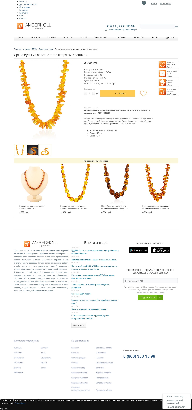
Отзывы (22, 18)
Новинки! (75, 347)
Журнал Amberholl (103, 372)
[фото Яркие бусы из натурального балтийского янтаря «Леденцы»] (116, 184)
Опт (21, 15)
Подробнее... (21, 403)
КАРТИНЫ (18, 362)
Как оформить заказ (104, 362)
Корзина (170, 400)
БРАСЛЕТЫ (19, 357)
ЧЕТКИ (44, 362)
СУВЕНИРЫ (46, 357)
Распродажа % (102, 377)
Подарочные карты (79, 382)
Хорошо (3, 408)
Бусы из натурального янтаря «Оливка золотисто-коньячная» (73, 207)
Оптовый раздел (78, 357)
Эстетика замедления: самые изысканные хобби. (94, 259)
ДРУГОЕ (17, 367)
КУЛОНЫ (18, 352)
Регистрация (179, 396)
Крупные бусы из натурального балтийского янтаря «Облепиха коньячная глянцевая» (155, 208)
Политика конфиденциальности (80, 388)
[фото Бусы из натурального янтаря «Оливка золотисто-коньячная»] (75, 184)
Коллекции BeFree (79, 372)
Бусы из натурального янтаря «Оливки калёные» (31, 207)
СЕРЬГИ (44, 347)
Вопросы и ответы (103, 382)
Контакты (23, 12)
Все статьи (78, 325)
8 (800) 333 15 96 (121, 25)
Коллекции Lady (78, 367)
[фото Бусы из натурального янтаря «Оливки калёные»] (34, 184)
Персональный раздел (176, 406)
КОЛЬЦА (18, 347)
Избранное (18, 372)
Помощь (23, 1)
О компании (25, 7)
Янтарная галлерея (79, 377)
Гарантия (23, 9)
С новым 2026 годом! (81, 293)
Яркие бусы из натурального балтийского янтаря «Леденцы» (114, 207)
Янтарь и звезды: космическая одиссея (89, 309)
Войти (169, 396)
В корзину (120, 93)
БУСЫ (43, 352)
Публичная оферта (104, 389)
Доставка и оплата (27, 4)
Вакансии (100, 367)
